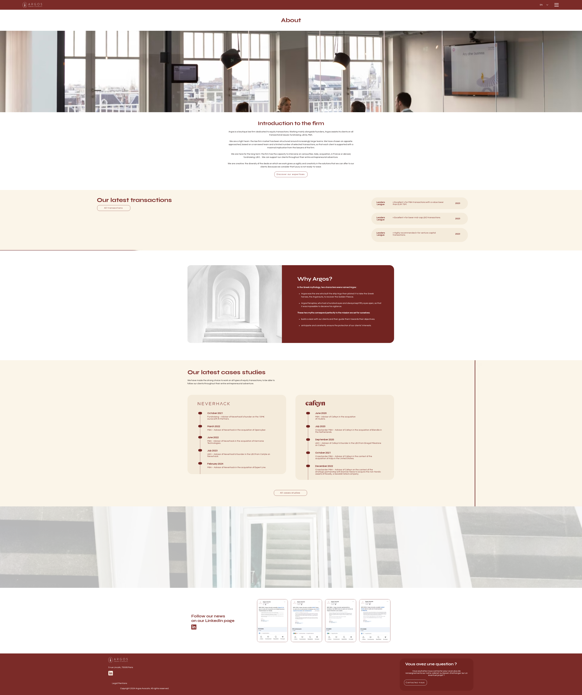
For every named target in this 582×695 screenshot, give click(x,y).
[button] (556, 5)
